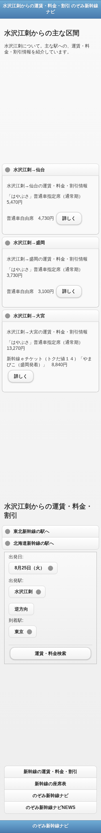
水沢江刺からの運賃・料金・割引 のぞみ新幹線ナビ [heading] (50, 8)
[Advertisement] (50, 110)
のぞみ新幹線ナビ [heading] (50, 825)
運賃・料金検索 (50, 653)
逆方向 (21, 609)
